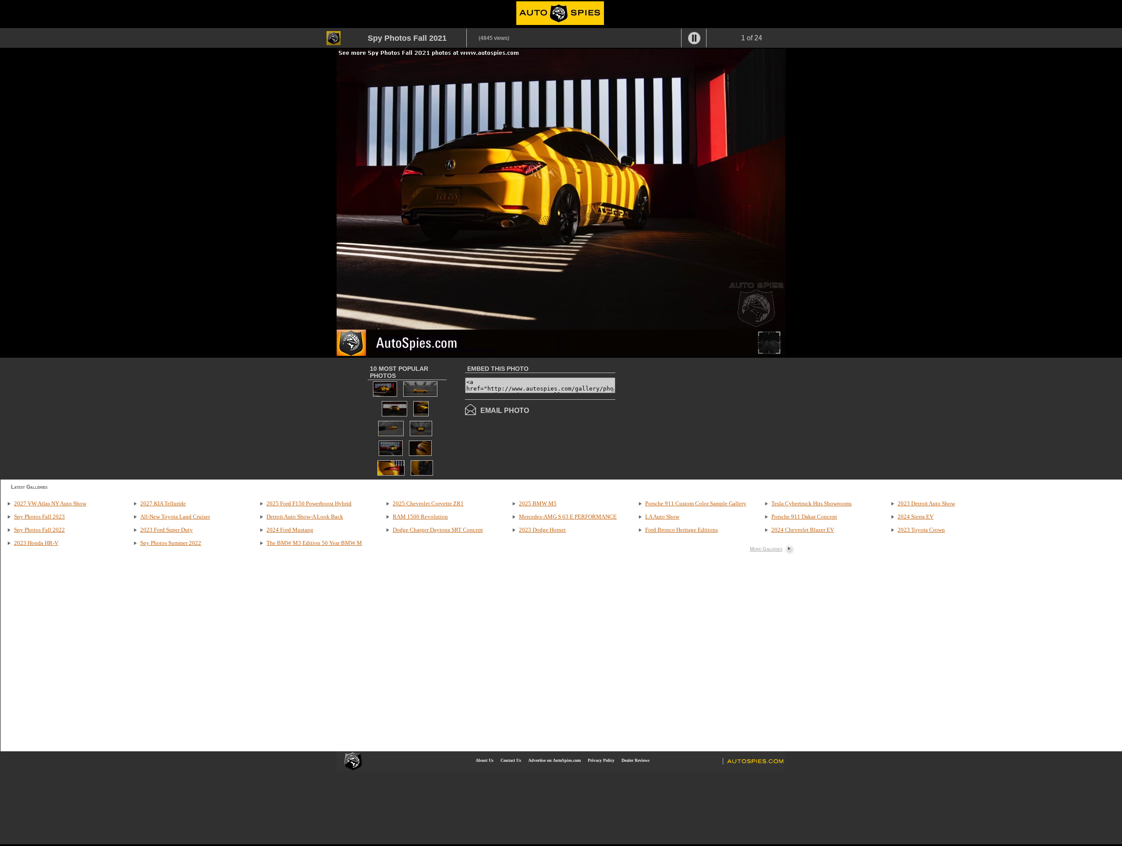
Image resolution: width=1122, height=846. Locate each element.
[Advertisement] (689, 418)
